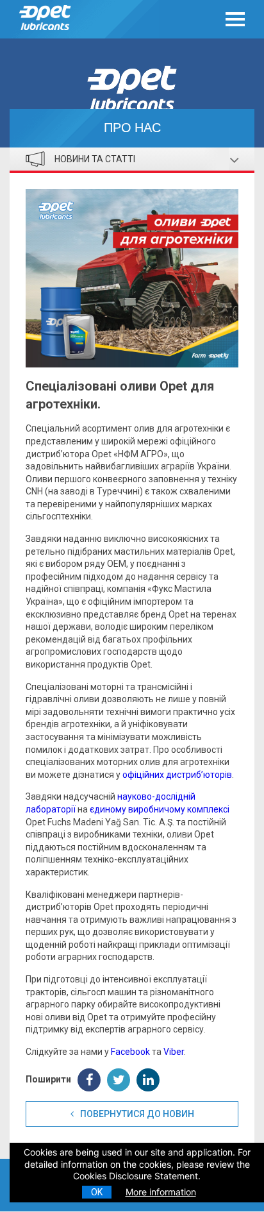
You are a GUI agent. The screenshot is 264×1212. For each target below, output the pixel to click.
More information (161, 1191)
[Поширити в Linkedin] (148, 1079)
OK (97, 1192)
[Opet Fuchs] (48, 33)
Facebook (130, 1052)
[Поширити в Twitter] (118, 1079)
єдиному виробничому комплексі (159, 809)
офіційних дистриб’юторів (177, 775)
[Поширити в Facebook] (89, 1079)
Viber (173, 1052)
